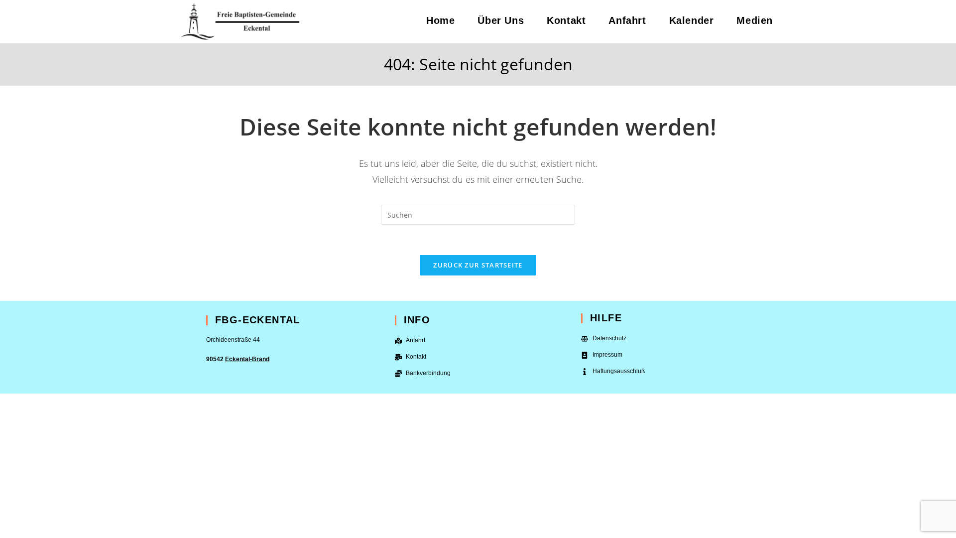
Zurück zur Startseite (477, 265)
